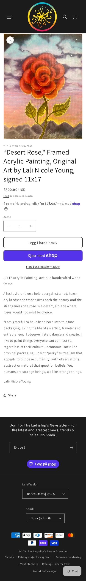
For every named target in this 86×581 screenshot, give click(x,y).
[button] (9, 17)
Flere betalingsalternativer (43, 266)
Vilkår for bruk (29, 564)
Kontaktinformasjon (45, 571)
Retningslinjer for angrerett (35, 557)
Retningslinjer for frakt (56, 564)
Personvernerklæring (68, 557)
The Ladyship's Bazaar (41, 551)
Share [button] (12, 395)
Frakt (6, 195)
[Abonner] (72, 447)
